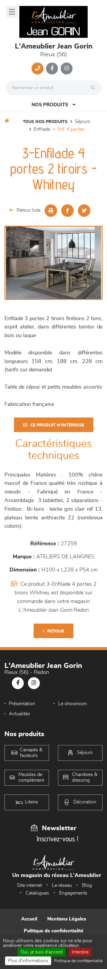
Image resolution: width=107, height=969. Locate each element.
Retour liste (28, 210)
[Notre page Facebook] (52, 68)
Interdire (80, 952)
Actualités (19, 713)
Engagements (73, 893)
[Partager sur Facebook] (67, 210)
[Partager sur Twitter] (84, 210)
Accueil (29, 919)
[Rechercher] (94, 87)
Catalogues (37, 893)
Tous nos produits (45, 122)
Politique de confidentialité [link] (78, 961)
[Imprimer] (51, 210)
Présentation (22, 703)
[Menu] (12, 12)
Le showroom (72, 703)
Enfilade (42, 129)
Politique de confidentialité (54, 931)
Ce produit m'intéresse (57, 425)
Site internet (29, 885)
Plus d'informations (28, 960)
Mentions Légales (66, 919)
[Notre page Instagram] (67, 68)
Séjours (82, 121)
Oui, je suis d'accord (41, 952)
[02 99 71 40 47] (37, 68)
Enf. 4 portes (70, 129)
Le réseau (62, 885)
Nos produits (50, 104)
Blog (87, 885)
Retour (55, 631)
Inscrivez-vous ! (57, 838)
